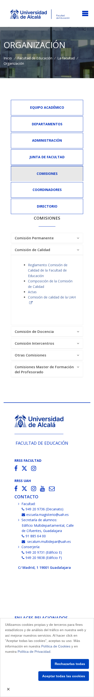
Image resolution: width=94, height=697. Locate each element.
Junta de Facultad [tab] (47, 157)
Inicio (8, 58)
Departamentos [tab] (47, 124)
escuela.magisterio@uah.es (47, 514)
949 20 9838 (35, 557)
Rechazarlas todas (70, 664)
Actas (32, 292)
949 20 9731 (35, 552)
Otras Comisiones (30, 355)
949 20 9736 (35, 509)
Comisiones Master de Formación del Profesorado (44, 369)
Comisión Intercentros (34, 343)
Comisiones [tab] (47, 173)
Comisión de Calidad (32, 249)
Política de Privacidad (34, 651)
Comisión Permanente (34, 237)
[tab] (47, 238)
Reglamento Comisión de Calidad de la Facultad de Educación (47, 270)
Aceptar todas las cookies (63, 676)
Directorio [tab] (47, 206)
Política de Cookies (55, 646)
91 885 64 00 (36, 536)
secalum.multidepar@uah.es (48, 541)
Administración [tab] (47, 140)
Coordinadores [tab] (47, 189)
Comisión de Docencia (34, 331)
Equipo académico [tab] (47, 107)
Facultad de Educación (34, 58)
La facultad (66, 58)
